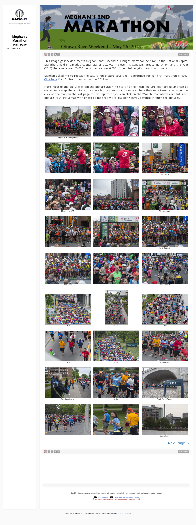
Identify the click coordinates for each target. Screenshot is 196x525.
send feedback (103, 497)
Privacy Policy (124, 513)
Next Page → (179, 443)
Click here (50, 79)
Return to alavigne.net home (20, 24)
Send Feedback (13, 48)
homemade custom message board (126, 497)
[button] (45, 54)
